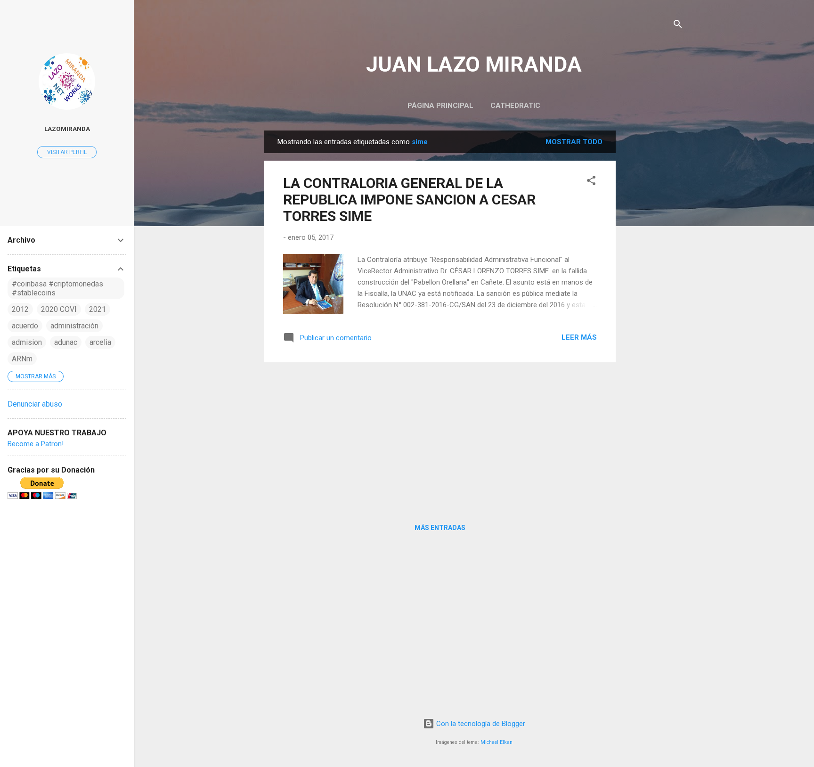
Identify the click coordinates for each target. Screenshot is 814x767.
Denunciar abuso (35, 404)
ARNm (22, 358)
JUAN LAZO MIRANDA (474, 64)
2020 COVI (59, 309)
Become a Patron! (36, 444)
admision (27, 342)
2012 (20, 309)
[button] (591, 182)
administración (74, 325)
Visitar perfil (67, 152)
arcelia (100, 342)
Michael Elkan (496, 742)
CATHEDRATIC (515, 105)
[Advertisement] (653, 272)
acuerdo (25, 325)
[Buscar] (678, 25)
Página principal (440, 105)
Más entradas (440, 527)
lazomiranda (67, 128)
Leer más (579, 337)
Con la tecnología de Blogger (479, 723)
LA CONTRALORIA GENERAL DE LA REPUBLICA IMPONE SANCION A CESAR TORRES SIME (409, 199)
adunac (65, 342)
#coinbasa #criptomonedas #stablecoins (57, 288)
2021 (97, 309)
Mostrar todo (573, 142)
